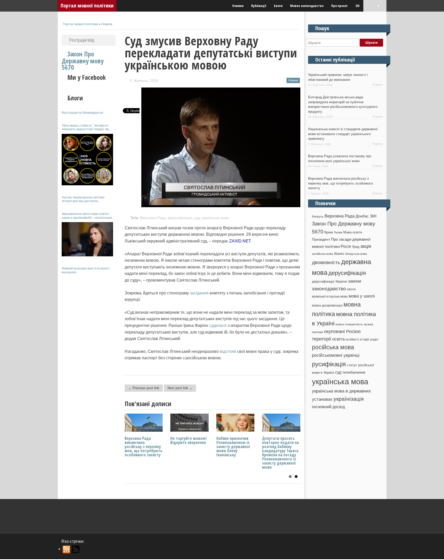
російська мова (333, 347)
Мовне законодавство (306, 5)
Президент (321, 239)
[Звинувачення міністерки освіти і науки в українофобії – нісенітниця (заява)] (87, 239)
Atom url (76, 549)
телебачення (353, 372)
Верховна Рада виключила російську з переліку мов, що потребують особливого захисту (143, 446)
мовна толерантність (349, 324)
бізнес (339, 253)
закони (354, 281)
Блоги (278, 5)
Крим (328, 232)
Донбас (362, 216)
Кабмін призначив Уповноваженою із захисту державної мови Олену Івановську (233, 446)
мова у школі (362, 296)
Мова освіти (352, 232)
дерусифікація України (329, 281)
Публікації (258, 5)
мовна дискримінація (327, 305)
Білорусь (317, 216)
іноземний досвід (328, 406)
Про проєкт (339, 5)
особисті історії (357, 339)
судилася (218, 325)
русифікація (329, 364)
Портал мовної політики (87, 5)
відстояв (228, 351)
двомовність (326, 262)
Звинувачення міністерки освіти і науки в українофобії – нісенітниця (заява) (87, 216)
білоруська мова (356, 253)
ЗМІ (373, 216)
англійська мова (322, 253)
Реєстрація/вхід (81, 40)
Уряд (355, 247)
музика (368, 324)
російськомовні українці (335, 355)
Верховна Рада (153, 218)
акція (365, 246)
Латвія (338, 232)
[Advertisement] (89, 354)
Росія (346, 246)
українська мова (215, 218)
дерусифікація (180, 218)
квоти (351, 289)
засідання (199, 293)
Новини (237, 5)
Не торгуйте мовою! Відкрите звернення (188, 440)
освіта (338, 339)
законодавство (329, 288)
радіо (374, 339)
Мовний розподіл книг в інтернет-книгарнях (86, 270)
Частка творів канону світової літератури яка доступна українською (83, 199)
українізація (349, 399)
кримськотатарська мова (330, 296)
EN (357, 5)
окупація (317, 332)
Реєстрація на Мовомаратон (82, 113)
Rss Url (67, 549)
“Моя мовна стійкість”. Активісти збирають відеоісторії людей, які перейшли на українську (85, 127)
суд (197, 218)
